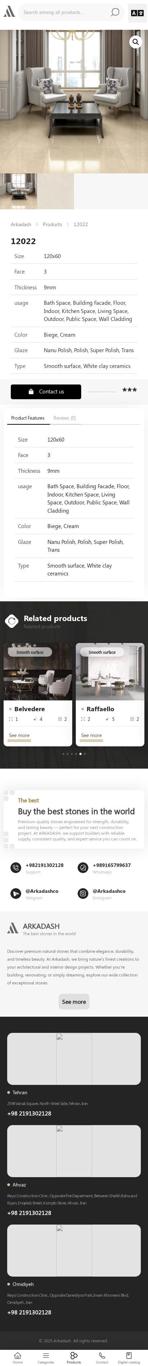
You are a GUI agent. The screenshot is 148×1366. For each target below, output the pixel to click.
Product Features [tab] (28, 418)
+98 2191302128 (29, 1113)
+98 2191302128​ (29, 1212)
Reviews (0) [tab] (65, 418)
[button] (137, 13)
